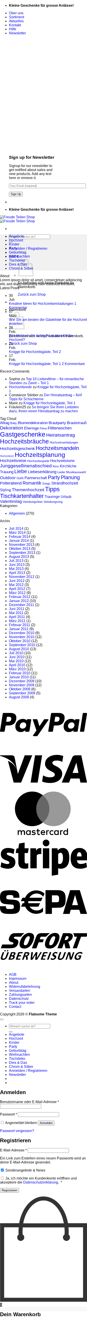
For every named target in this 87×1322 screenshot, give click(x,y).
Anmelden (46, 1123)
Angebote (16, 236)
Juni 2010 (17, 657)
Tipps (52, 489)
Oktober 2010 (19, 641)
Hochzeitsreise (13, 460)
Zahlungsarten (20, 994)
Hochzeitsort (7, 456)
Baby (13, 423)
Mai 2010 (16, 661)
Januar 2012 (19, 601)
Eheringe (31, 428)
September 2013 (22, 553)
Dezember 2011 (21, 605)
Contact (15, 1007)
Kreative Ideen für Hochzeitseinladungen (41, 303)
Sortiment (16, 17)
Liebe (20, 471)
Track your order (22, 1002)
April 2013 (17, 573)
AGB (13, 974)
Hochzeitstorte (62, 461)
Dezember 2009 (21, 681)
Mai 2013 (16, 569)
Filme (43, 428)
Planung (70, 477)
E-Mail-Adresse (13, 1150)
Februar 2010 (19, 673)
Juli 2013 (16, 561)
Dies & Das (18, 1062)
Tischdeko (17, 260)
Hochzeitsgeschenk (17, 448)
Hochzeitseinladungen (64, 442)
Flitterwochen (60, 428)
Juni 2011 (16, 609)
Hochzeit (16, 240)
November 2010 (21, 637)
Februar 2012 (19, 597)
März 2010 (17, 669)
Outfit (20, 478)
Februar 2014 (19, 536)
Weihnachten (19, 256)
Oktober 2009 (19, 689)
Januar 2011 (19, 629)
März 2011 (17, 621)
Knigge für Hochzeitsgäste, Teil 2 (35, 352)
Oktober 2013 (19, 549)
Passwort (8, 1114)
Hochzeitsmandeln (57, 448)
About (13, 982)
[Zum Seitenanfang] (2, 1019)
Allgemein (17, 513)
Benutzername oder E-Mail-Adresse (29, 1102)
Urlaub (66, 497)
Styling (5, 490)
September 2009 (22, 693)
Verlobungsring (53, 501)
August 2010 (19, 649)
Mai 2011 (16, 613)
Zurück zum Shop (32, 294)
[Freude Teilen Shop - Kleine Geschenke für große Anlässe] (17, 219)
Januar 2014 (19, 540)
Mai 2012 (16, 585)
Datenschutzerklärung (40, 1182)
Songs (46, 483)
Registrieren (9, 1190)
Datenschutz (19, 998)
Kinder (14, 244)
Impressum (17, 978)
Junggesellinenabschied (26, 465)
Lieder (61, 472)
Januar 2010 (19, 677)
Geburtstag (17, 252)
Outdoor (8, 477)
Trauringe (52, 497)
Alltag (4, 423)
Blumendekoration (33, 423)
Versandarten (19, 990)
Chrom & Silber (21, 1066)
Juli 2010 (16, 653)
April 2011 (17, 617)
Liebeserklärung (42, 472)
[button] (17, 33)
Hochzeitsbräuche (24, 441)
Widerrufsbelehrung (24, 986)
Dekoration (11, 427)
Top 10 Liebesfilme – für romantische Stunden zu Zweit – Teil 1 (46, 381)
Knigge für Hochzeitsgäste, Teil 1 (35, 364)
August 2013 (19, 557)
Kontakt (15, 25)
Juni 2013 (17, 565)
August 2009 (19, 697)
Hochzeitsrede (20, 387)
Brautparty (57, 423)
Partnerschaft (36, 478)
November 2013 (21, 545)
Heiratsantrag (60, 434)
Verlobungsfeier (33, 501)
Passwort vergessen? (17, 1131)
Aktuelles (16, 21)
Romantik (32, 483)
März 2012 (17, 593)
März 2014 (17, 532)
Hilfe (12, 29)
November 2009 (21, 685)
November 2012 (21, 577)
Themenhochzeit (28, 489)
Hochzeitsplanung (40, 454)
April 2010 (17, 665)
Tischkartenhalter (22, 496)
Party (13, 248)
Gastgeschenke (22, 434)
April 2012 (17, 589)
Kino (56, 466)
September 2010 (22, 645)
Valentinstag (11, 501)
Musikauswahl (76, 472)
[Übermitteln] (10, 1031)
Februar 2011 (19, 625)
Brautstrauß (77, 423)
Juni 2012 (17, 581)
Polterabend (11, 483)
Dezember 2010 (21, 633)
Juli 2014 (16, 528)
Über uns (16, 13)
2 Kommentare (73, 364)
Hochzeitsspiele (38, 461)
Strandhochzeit (64, 483)
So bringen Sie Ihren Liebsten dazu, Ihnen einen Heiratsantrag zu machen (44, 409)
